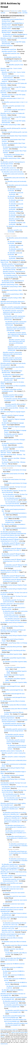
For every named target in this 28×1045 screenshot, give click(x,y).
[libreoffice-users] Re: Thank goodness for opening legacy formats (13, 265)
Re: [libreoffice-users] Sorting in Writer (11, 124)
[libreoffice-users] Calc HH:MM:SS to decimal (12, 964)
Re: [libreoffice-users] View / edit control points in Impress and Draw (14, 616)
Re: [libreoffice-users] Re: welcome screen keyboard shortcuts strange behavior (14, 724)
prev (25, 11)
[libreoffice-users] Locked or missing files (11, 751)
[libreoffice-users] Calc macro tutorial (10, 887)
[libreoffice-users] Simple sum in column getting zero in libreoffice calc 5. (13, 804)
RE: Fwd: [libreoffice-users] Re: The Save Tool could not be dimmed (14, 795)
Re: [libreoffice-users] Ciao (9, 168)
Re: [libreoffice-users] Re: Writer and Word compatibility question (15, 399)
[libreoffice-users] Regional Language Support (13, 411)
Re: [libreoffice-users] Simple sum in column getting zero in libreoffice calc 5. (13, 808)
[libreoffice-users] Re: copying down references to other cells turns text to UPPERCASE (14, 308)
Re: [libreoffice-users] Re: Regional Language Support (13, 435)
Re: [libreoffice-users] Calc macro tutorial (12, 889)
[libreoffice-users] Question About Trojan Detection (14, 136)
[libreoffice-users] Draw (7, 45)
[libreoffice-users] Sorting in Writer (9, 284)
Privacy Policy (3, 1029)
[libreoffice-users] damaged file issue (10, 686)
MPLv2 (2, 1036)
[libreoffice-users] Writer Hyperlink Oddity (11, 654)
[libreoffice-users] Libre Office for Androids (12, 938)
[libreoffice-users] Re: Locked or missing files (13, 753)
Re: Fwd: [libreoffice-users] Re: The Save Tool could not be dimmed (15, 499)
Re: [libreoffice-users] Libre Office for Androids (13, 701)
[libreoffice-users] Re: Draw (9, 51)
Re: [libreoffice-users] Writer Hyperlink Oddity (14, 658)
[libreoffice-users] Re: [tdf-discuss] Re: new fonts (13, 128)
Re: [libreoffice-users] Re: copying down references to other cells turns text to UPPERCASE (13, 312)
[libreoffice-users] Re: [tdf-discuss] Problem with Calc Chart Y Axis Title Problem (13, 631)
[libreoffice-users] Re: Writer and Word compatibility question (13, 395)
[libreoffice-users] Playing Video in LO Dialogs (13, 779)
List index (24, 13)
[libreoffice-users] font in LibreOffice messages (13, 439)
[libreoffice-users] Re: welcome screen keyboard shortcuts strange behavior (14, 720)
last (4, 13)
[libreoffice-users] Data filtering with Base (11, 646)
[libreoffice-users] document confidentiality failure (13, 760)
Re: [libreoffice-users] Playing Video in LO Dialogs (14, 643)
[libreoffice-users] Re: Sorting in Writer (12, 298)
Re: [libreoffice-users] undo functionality (12, 172)
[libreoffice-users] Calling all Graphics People (12, 768)
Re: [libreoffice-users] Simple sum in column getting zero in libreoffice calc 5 (18, 845)
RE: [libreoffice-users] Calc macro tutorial (12, 907)
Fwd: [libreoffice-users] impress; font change (14, 470)
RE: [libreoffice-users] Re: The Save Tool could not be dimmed (14, 601)
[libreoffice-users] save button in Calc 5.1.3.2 (12, 98)
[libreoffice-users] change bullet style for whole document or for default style (13, 935)
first (23, 11)
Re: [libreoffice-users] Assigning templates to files (13, 521)
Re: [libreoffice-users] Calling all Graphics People (14, 585)
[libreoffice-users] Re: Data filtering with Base (14, 650)
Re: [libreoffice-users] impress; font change (13, 473)
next (2, 13)
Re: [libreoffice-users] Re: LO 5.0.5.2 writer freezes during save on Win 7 (14, 880)
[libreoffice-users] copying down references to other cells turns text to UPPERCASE (12, 302)
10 (15, 11)
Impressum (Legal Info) (12, 1029)
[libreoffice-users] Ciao (6, 166)
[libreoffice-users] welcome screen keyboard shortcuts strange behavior (12, 717)
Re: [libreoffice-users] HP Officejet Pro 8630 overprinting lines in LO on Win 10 (12, 540)
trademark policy (4, 1043)
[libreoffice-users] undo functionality (10, 170)
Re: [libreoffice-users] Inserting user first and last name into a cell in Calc (14, 923)
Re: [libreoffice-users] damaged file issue (12, 690)
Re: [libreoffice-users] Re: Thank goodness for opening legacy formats (13, 163)
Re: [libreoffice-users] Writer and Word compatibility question (12, 390)
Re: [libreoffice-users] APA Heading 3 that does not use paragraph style (14, 1002)
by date (19, 13)
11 (17, 11)
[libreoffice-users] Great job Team (9, 537)
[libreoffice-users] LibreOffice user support (12, 883)
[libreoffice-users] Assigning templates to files (12, 505)
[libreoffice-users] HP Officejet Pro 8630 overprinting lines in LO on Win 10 (11, 571)
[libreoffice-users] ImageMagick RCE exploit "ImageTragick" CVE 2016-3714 (12, 869)
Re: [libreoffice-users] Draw (9, 49)
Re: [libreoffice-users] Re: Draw (11, 53)
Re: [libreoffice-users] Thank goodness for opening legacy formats (13, 281)
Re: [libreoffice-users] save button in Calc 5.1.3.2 (14, 102)
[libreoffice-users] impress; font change (11, 466)
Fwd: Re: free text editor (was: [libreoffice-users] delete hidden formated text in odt (13, 959)
